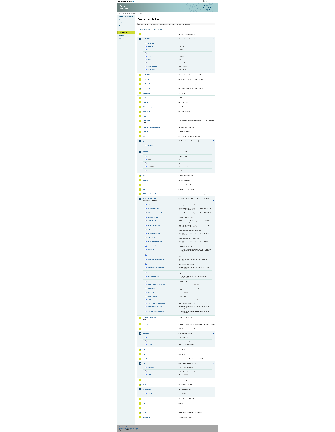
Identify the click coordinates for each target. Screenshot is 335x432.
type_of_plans (151, 69)
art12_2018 (146, 75)
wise (144, 412)
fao (144, 136)
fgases (145, 141)
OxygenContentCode (153, 281)
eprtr (144, 116)
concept (150, 156)
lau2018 (145, 359)
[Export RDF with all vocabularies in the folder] (213, 39)
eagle (149, 341)
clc (148, 337)
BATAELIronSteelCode (154, 225)
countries (150, 145)
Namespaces (122, 38)
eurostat (145, 131)
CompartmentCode (153, 246)
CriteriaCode (151, 249)
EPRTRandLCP (148, 120)
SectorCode (151, 292)
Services (121, 35)
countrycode (151, 43)
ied (144, 189)
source (149, 163)
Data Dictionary (132, 13)
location (150, 49)
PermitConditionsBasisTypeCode (156, 284)
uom (144, 408)
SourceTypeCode (152, 296)
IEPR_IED (146, 324)
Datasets (121, 19)
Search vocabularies (145, 29)
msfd (144, 380)
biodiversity (146, 93)
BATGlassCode (152, 230)
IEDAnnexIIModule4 (149, 318)
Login (201, 1)
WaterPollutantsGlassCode (155, 306)
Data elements (123, 26)
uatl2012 (150, 344)
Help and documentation (126, 16)
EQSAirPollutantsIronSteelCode (156, 259)
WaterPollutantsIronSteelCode (156, 311)
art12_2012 (146, 39)
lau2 (144, 354)
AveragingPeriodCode (153, 217)
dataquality (146, 111)
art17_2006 (146, 79)
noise (144, 384)
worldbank (146, 417)
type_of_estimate (152, 66)
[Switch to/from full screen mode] (207, 1)
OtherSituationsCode (153, 276)
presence (150, 56)
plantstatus (150, 371)
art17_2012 (146, 84)
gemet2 (145, 151)
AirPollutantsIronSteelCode (155, 212)
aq (143, 34)
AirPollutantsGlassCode (154, 208)
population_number (153, 53)
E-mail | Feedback (124, 426)
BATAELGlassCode (153, 220)
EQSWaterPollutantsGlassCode (156, 267)
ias (144, 185)
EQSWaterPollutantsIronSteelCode (157, 272)
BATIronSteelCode (152, 238)
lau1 (144, 349)
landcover (146, 333)
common (146, 102)
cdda (144, 97)
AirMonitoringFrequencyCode (155, 204)
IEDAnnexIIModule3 (149, 198)
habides (145, 180)
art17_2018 (146, 88)
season (149, 59)
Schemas (121, 29)
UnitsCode (150, 299)
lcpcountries (151, 367)
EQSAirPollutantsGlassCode (155, 255)
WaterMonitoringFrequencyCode (156, 303)
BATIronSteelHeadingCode (155, 241)
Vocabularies (123, 32)
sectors (149, 374)
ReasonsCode (151, 288)
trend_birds (151, 63)
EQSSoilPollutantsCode (154, 264)
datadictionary (147, 107)
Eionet (126, 13)
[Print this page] (205, 1)
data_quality (151, 46)
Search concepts (158, 29)
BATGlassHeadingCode (154, 233)
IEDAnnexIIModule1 (149, 194)
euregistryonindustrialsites (152, 127)
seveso (145, 399)
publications (147, 389)
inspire (145, 329)
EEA (126, 1)
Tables (121, 22)
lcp (144, 363)
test (144, 403)
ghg (144, 175)
